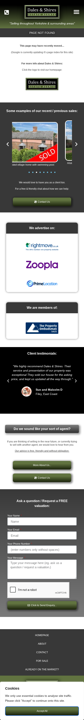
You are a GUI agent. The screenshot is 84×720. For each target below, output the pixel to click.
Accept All (42, 711)
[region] (42, 701)
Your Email (13, 530)
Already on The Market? (42, 669)
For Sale (42, 661)
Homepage (42, 635)
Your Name (13, 515)
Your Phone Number (19, 544)
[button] (76, 11)
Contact (42, 652)
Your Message (15, 558)
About (42, 643)
